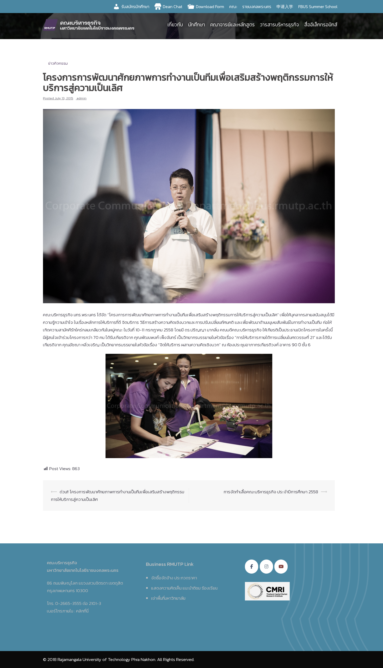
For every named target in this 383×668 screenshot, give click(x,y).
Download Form (210, 6)
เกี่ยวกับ (175, 24)
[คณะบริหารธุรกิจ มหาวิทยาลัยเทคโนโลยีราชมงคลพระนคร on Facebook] (251, 567)
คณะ (233, 6)
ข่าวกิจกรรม (58, 63)
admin (82, 98)
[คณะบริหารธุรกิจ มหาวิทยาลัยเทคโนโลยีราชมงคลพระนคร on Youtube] (281, 567)
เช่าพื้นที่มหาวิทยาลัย (168, 598)
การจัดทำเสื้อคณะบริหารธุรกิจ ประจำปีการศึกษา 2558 (271, 491)
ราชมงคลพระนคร (256, 6)
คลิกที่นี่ (82, 611)
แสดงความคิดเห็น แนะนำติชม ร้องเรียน (184, 588)
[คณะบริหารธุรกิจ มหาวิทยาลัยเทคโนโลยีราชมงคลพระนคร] (90, 24)
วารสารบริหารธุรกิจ (279, 24)
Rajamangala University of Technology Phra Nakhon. (107, 659)
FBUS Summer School (317, 6)
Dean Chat (172, 6)
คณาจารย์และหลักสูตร (232, 24)
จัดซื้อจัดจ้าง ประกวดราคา (174, 577)
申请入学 (284, 6)
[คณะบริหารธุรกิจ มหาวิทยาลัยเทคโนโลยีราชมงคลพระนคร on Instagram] (266, 567)
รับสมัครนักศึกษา (135, 6)
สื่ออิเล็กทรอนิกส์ (320, 24)
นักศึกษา (196, 24)
